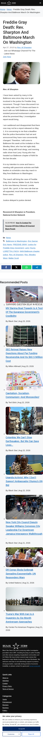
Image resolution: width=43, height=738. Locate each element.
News (9, 9)
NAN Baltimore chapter (29, 251)
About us (5, 678)
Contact (5, 683)
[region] (21, 725)
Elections (5, 705)
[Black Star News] (8, 3)
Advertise (5, 681)
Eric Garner (33, 241)
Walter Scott (13, 258)
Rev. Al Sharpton (16, 255)
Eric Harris (7, 244)
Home (2, 9)
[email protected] (35, 666)
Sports (4, 699)
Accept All (21, 729)
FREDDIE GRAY (20, 244)
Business (5, 708)
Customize (11, 734)
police (5, 255)
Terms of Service (8, 689)
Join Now (7, 57)
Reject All (31, 734)
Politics (4, 710)
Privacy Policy (7, 686)
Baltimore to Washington (16, 241)
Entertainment (7, 702)
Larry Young (30, 248)
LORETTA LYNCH (11, 251)
